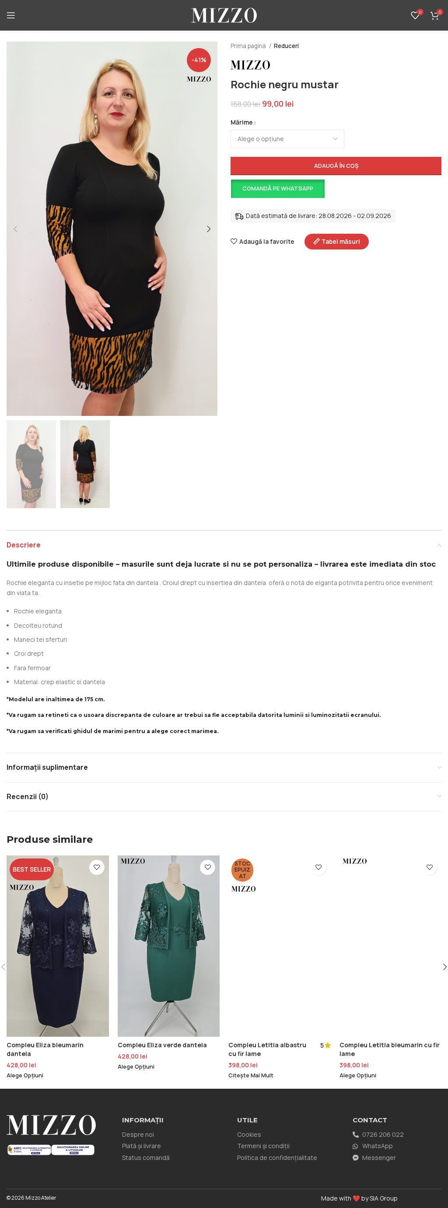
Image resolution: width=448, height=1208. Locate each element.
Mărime (242, 122)
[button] (277, 189)
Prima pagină (249, 46)
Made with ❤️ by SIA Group (359, 1198)
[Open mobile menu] (11, 15)
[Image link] (29, 1149)
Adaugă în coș (336, 166)
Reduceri (286, 46)
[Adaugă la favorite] (97, 867)
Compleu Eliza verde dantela (162, 1045)
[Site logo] (224, 14)
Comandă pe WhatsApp (277, 188)
